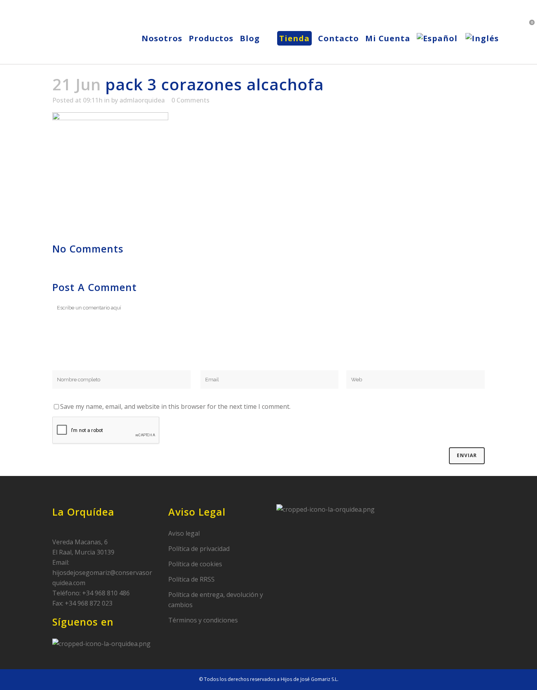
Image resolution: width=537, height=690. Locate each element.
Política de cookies (195, 564)
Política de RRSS (191, 579)
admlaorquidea (142, 100)
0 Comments (190, 100)
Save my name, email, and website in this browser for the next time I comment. (175, 406)
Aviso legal (184, 533)
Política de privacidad (199, 548)
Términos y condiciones (203, 620)
